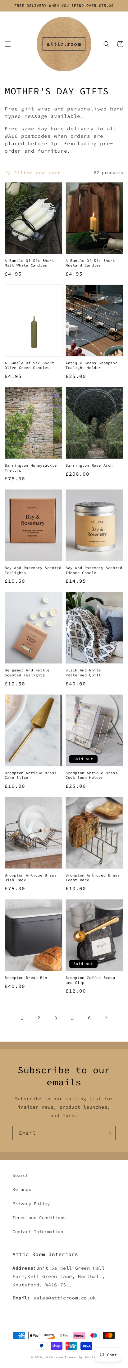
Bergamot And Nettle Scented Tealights (27, 672)
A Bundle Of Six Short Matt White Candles (29, 263)
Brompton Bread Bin (26, 977)
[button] (8, 44)
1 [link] (22, 1018)
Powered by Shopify (81, 1357)
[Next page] (106, 1018)
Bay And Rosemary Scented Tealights (33, 570)
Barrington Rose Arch (89, 465)
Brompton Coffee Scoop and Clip (90, 980)
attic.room (54, 1357)
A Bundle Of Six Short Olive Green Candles (29, 365)
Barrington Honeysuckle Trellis (31, 468)
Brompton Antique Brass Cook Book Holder (91, 775)
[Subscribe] (108, 1133)
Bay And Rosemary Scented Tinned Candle (94, 570)
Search (20, 1175)
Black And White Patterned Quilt (83, 672)
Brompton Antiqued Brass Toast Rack (93, 877)
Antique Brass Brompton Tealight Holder (91, 365)
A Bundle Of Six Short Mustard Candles (90, 263)
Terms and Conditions (39, 1217)
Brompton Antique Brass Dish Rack (31, 877)
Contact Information (37, 1231)
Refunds (21, 1189)
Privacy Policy (31, 1203)
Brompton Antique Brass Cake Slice (31, 775)
